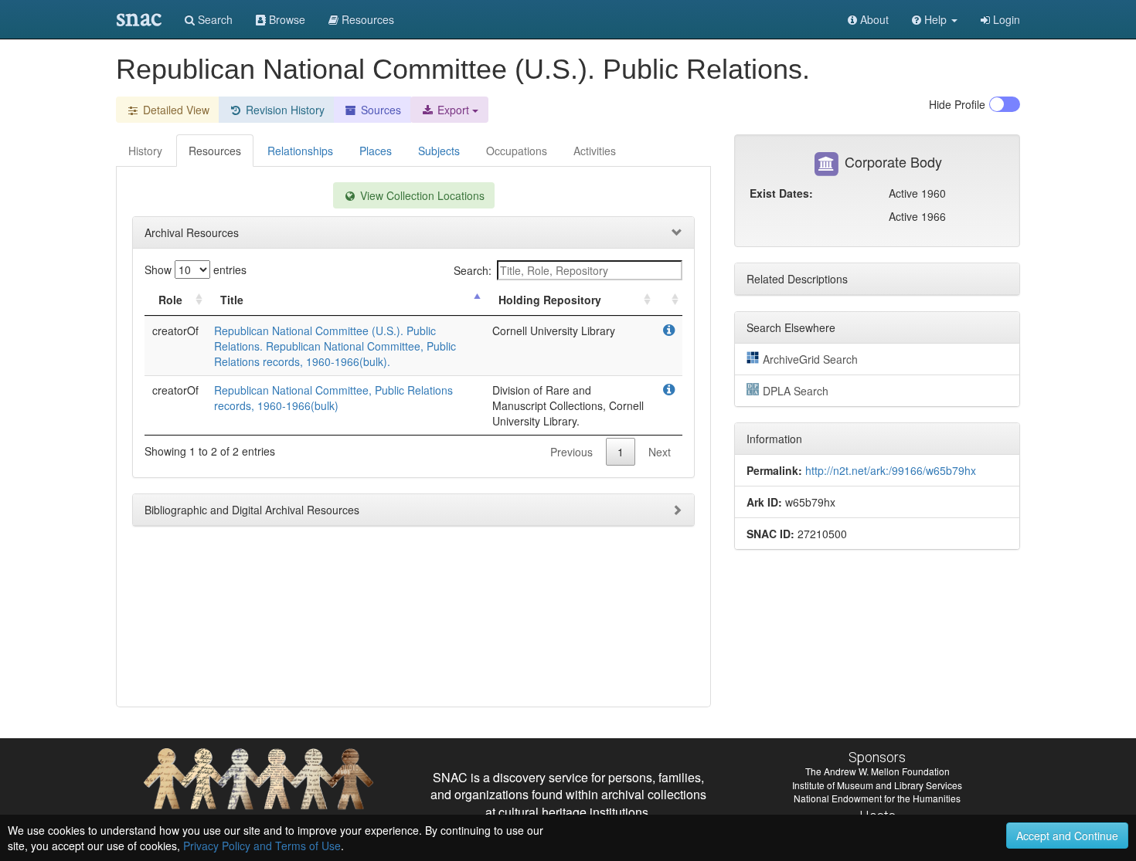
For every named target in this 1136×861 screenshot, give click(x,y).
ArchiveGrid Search (810, 359)
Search (214, 19)
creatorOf (175, 330)
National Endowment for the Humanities (877, 798)
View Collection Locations (421, 195)
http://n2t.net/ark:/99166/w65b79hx (890, 470)
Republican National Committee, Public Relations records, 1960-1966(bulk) (333, 397)
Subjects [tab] (439, 150)
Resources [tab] (215, 150)
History (145, 150)
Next (659, 451)
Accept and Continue (1067, 835)
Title (231, 299)
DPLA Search (795, 390)
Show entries (196, 269)
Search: (472, 270)
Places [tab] (375, 150)
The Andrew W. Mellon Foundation (877, 771)
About (873, 19)
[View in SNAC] (669, 330)
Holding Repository (549, 299)
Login (1005, 19)
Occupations (516, 150)
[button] (934, 19)
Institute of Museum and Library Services (877, 785)
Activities (594, 150)
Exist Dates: (781, 193)
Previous (571, 451)
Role (170, 299)
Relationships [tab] (300, 150)
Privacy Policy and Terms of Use (262, 845)
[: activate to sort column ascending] (668, 300)
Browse (285, 19)
